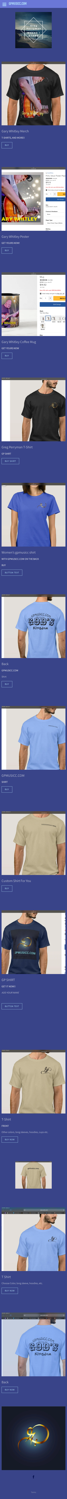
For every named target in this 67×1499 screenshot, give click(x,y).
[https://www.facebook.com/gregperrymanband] (33, 1476)
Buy (7, 145)
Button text (12, 572)
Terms (33, 1492)
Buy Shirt (10, 461)
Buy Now (10, 1139)
